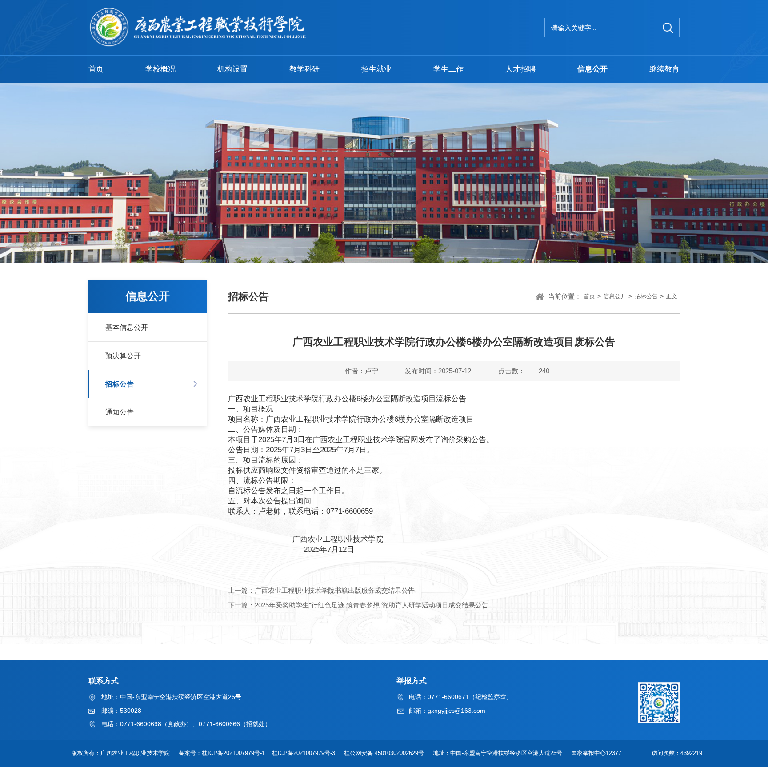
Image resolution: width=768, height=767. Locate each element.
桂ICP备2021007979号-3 (304, 753)
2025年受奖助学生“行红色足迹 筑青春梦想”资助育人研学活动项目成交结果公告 (371, 604)
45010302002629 (396, 753)
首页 (96, 69)
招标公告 (119, 384)
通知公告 (119, 412)
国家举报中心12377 (598, 753)
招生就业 (376, 69)
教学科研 (304, 69)
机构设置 (232, 69)
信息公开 (592, 69)
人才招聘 (520, 69)
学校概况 (160, 69)
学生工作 (448, 69)
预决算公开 (123, 356)
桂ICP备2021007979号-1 (234, 753)
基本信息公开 (126, 327)
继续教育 (664, 69)
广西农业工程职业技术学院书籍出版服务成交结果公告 (335, 590)
